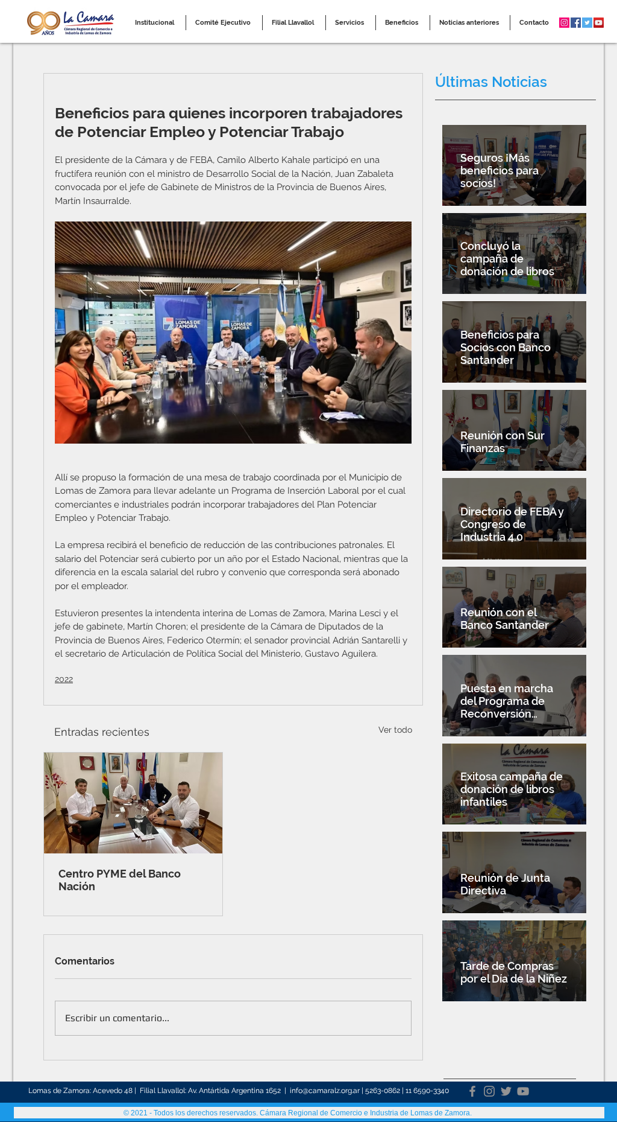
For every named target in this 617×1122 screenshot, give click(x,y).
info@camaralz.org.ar (325, 1090)
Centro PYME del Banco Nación (119, 880)
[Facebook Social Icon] (576, 23)
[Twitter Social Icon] (587, 23)
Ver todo (395, 730)
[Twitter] (506, 1091)
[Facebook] (472, 1091)
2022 (64, 679)
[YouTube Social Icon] (599, 23)
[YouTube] (523, 1091)
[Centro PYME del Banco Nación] (133, 803)
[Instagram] (489, 1091)
